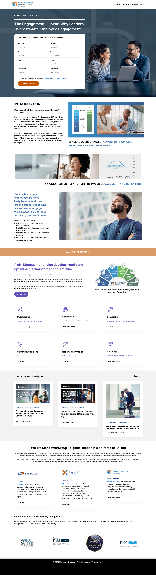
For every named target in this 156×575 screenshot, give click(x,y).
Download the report (79, 252)
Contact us (21, 294)
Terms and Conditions (60, 78)
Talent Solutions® (113, 482)
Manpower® (21, 484)
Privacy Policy (46, 78)
